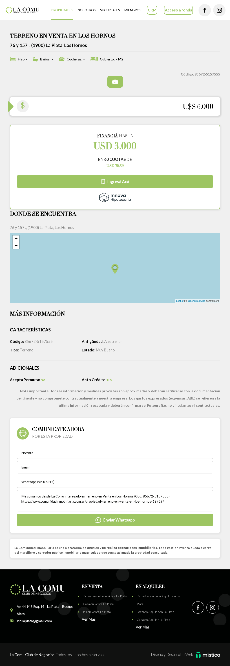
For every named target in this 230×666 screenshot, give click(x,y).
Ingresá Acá (118, 181)
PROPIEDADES (62, 10)
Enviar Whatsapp (119, 519)
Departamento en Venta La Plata (105, 596)
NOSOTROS (87, 10)
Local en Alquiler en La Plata (155, 612)
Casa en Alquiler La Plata (153, 620)
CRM (152, 10)
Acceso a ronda (178, 10)
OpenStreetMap (196, 300)
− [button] (16, 245)
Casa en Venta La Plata (98, 604)
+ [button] (16, 239)
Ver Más (89, 619)
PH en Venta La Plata (97, 612)
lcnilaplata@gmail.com (34, 621)
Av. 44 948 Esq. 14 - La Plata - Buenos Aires (45, 610)
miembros (132, 10)
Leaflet (180, 300)
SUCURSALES (110, 10)
